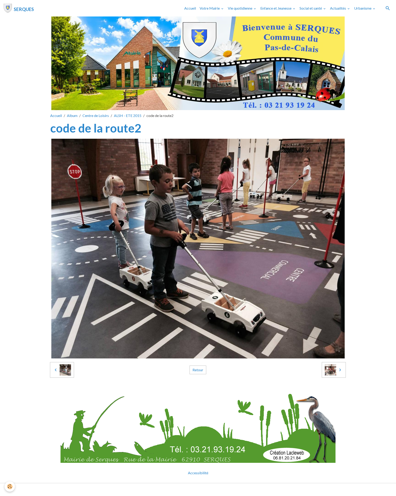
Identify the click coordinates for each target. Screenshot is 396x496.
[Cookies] (10, 486)
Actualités (338, 8)
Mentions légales (179, 489)
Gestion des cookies (214, 489)
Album (72, 115)
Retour (197, 370)
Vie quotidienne (240, 8)
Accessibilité (198, 473)
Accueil (190, 8)
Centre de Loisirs (95, 115)
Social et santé (311, 8)
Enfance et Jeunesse (276, 8)
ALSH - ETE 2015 (127, 115)
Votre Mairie (210, 8)
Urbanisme (363, 8)
